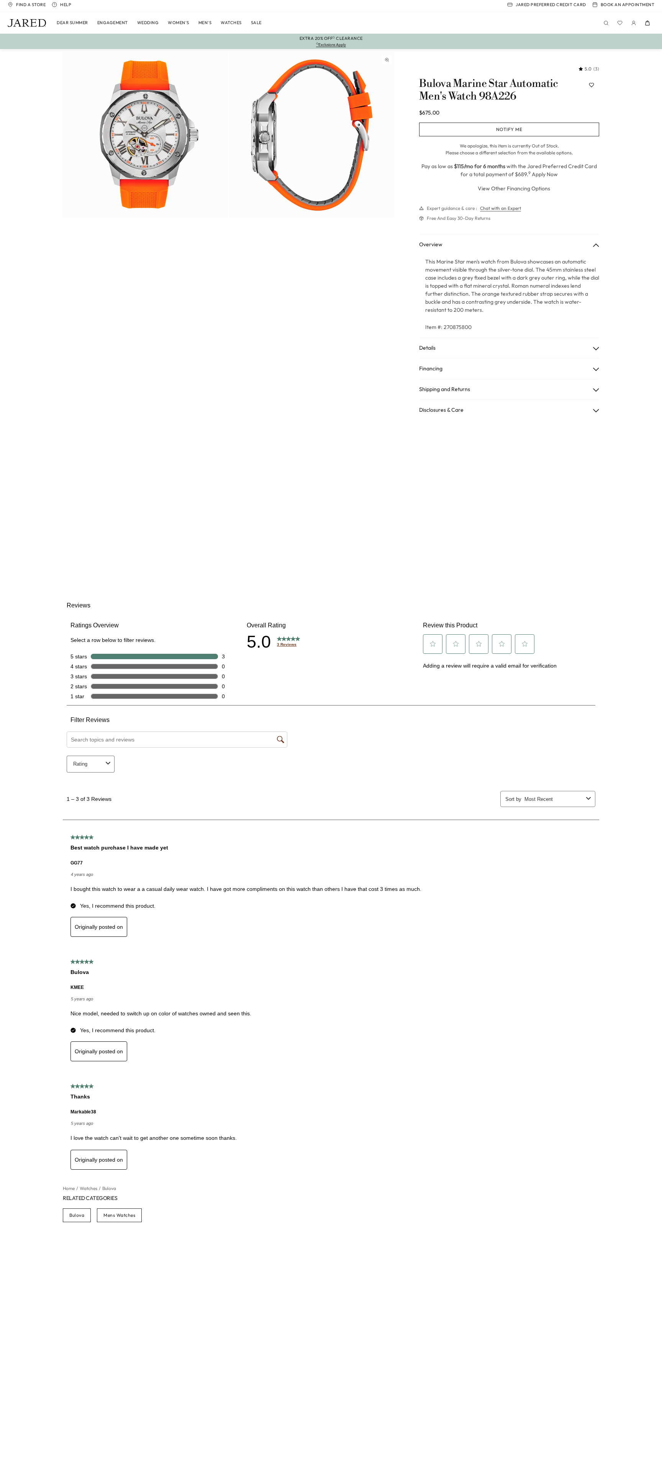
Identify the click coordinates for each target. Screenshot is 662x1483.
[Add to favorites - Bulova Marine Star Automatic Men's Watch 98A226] (591, 85)
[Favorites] (620, 23)
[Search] (606, 23)
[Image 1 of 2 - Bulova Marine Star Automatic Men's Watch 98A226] (145, 135)
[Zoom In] (387, 59)
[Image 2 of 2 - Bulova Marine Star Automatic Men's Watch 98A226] (312, 135)
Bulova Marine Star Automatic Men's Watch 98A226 (488, 90)
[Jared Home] (27, 23)
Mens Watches (119, 1215)
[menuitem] (72, 23)
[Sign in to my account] (634, 23)
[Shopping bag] (647, 23)
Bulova (76, 1215)
